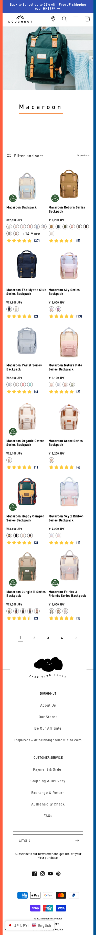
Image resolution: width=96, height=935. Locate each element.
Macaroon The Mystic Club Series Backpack (26, 292)
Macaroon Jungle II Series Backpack (26, 594)
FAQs (48, 815)
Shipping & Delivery (47, 781)
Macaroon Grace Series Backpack (66, 443)
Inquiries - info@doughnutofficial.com (47, 740)
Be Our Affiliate (48, 728)
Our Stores (48, 717)
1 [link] (20, 637)
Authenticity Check (48, 804)
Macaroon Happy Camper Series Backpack (25, 518)
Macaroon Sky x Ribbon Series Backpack (66, 518)
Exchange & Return (48, 792)
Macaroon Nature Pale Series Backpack (65, 367)
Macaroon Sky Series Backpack (64, 292)
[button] (64, 19)
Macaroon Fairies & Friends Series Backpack (67, 594)
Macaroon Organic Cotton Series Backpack (25, 443)
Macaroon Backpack (21, 207)
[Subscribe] (77, 840)
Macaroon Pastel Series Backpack (24, 367)
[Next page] (75, 638)
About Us (48, 705)
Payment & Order (48, 769)
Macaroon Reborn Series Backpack (67, 209)
